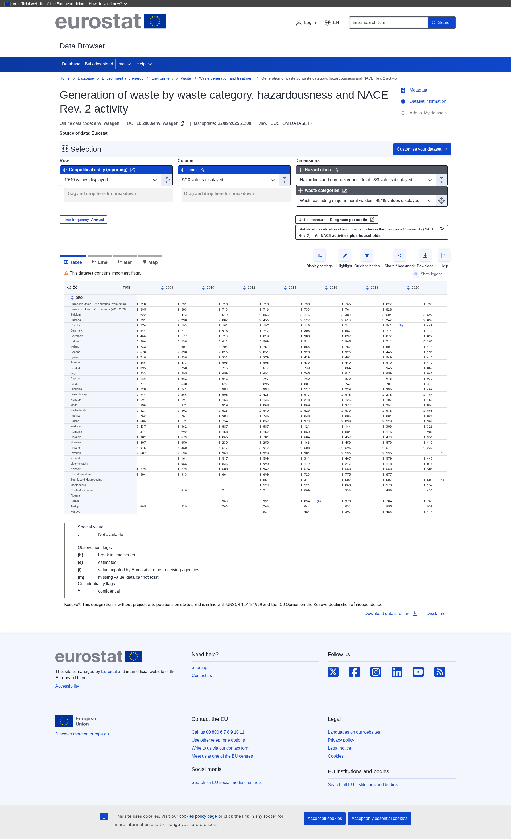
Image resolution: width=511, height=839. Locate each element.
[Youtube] (418, 672)
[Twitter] (333, 672)
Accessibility (67, 686)
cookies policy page (198, 816)
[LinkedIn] (397, 672)
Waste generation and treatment (226, 78)
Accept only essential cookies (379, 818)
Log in (310, 22)
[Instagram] (375, 672)
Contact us (202, 675)
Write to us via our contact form (220, 748)
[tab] (73, 261)
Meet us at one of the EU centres (222, 756)
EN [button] (336, 22)
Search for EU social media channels (227, 782)
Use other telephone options (218, 740)
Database (86, 78)
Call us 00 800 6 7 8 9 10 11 (218, 732)
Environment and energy (122, 78)
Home (65, 78)
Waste (186, 78)
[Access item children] (130, 64)
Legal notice (339, 748)
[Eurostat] (110, 21)
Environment (162, 78)
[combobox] (388, 22)
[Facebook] (354, 672)
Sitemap (199, 667)
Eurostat (109, 671)
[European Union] (76, 721)
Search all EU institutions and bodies (363, 784)
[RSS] (439, 672)
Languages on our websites (354, 732)
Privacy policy (341, 740)
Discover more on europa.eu (82, 734)
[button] (69, 287)
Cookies (336, 756)
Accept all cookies (325, 818)
